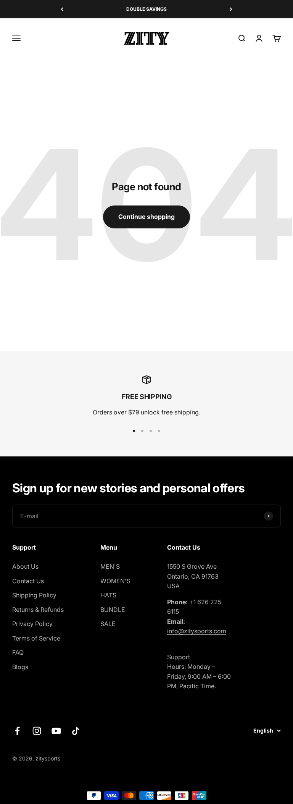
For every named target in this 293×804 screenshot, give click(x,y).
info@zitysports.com (196, 631)
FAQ (18, 652)
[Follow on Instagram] (37, 731)
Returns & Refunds (38, 609)
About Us (25, 566)
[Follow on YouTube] (56, 731)
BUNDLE (112, 609)
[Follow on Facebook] (17, 731)
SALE (108, 624)
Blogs (20, 667)
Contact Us (28, 581)
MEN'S (110, 566)
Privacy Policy (32, 624)
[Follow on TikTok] (76, 731)
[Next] (231, 9)
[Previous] (62, 9)
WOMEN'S (115, 581)
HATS (108, 595)
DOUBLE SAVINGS (146, 9)
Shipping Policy (34, 595)
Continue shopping (146, 216)
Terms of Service (36, 638)
